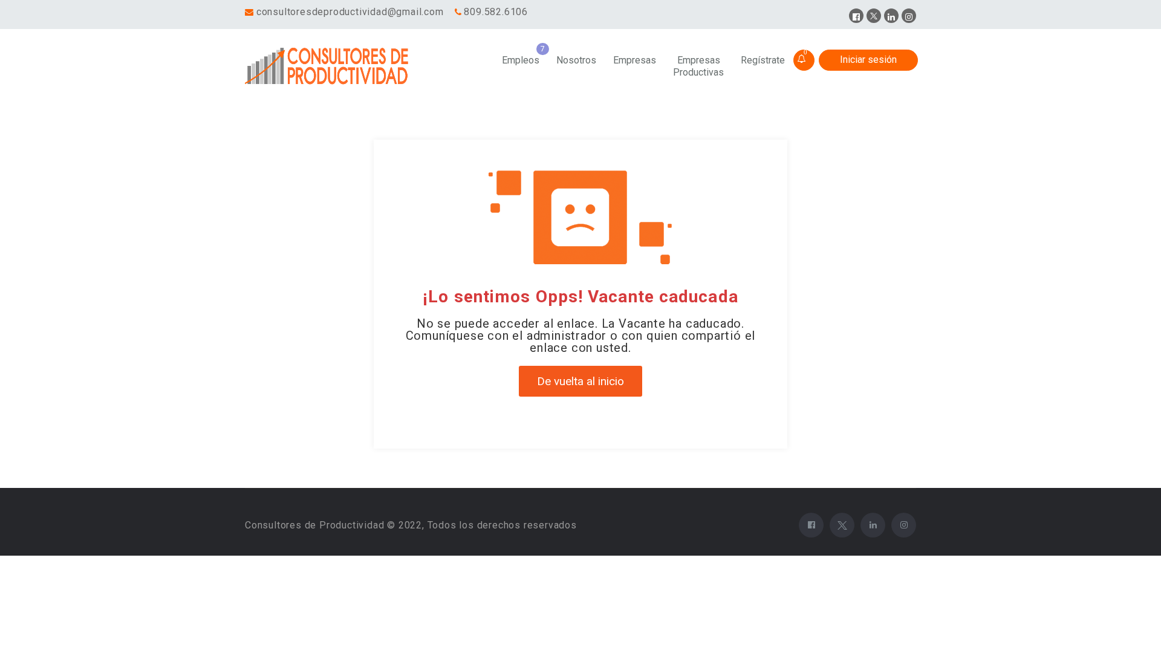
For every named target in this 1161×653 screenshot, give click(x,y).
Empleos (520, 60)
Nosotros (576, 60)
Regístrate (763, 60)
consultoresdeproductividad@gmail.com (350, 12)
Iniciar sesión (868, 59)
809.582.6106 (496, 12)
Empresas (634, 60)
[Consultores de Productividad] (329, 66)
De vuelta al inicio (580, 381)
